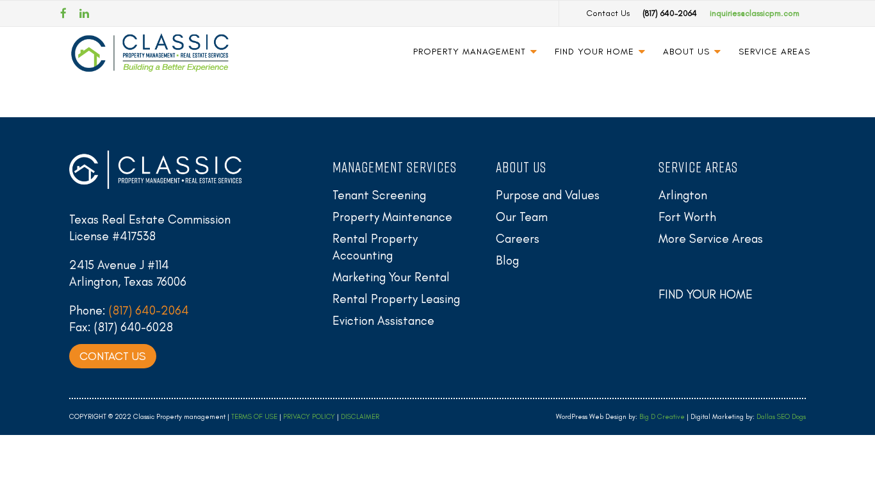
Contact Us (608, 13)
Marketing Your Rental (391, 277)
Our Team (522, 216)
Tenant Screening (379, 195)
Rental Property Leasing (396, 298)
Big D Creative (662, 417)
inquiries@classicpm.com (754, 13)
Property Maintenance (392, 216)
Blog (507, 260)
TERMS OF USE (254, 417)
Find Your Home (594, 51)
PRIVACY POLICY (309, 417)
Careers (517, 238)
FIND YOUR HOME (705, 294)
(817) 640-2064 (669, 13)
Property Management (469, 51)
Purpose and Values (548, 195)
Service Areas (774, 51)
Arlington (682, 195)
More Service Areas (710, 238)
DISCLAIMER (360, 417)
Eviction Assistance (383, 320)
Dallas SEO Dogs (781, 417)
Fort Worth (687, 216)
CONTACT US (112, 356)
